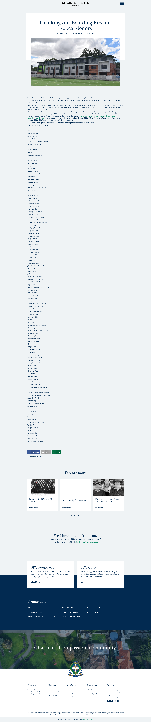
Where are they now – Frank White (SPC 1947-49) (107, 500)
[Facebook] (115, 701)
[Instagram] (118, 701)
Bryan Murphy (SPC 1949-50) (74, 500)
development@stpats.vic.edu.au (87, 542)
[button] (33, 452)
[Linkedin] (108, 701)
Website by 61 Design (87, 719)
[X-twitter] (111, 701)
